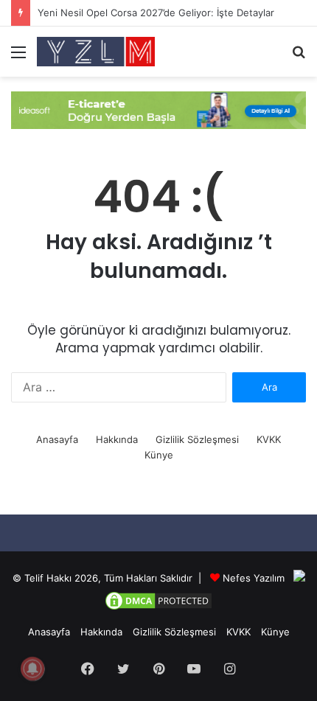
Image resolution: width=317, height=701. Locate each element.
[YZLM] (96, 51)
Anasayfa (57, 439)
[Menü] (18, 57)
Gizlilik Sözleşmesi (197, 439)
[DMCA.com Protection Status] (158, 608)
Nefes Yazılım (254, 578)
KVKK (269, 439)
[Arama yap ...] (298, 57)
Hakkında (117, 439)
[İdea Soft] (158, 109)
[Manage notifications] (32, 668)
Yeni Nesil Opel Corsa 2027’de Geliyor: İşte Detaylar (156, 12)
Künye (158, 455)
